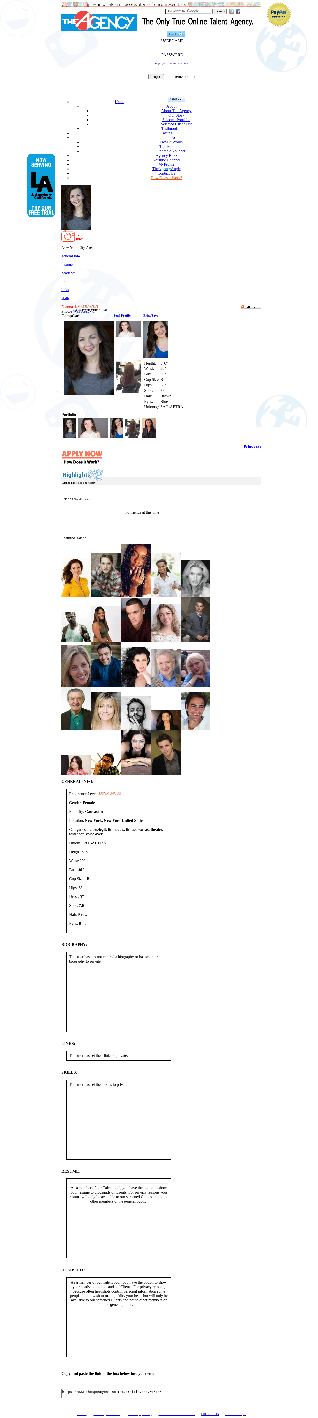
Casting (166, 133)
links (65, 290)
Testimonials (171, 128)
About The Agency (176, 111)
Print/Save (150, 315)
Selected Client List (176, 124)
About (171, 106)
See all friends (82, 499)
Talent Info (166, 137)
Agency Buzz (166, 155)
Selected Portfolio (176, 120)
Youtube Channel (166, 160)
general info (70, 256)
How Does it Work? (166, 178)
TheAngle (166, 169)
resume (67, 264)
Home (119, 102)
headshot (68, 273)
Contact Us (166, 173)
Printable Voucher (171, 151)
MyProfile (166, 164)
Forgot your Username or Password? (172, 63)
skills (65, 298)
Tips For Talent (171, 146)
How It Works (171, 142)
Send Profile (122, 315)
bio (63, 281)
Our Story (176, 115)
